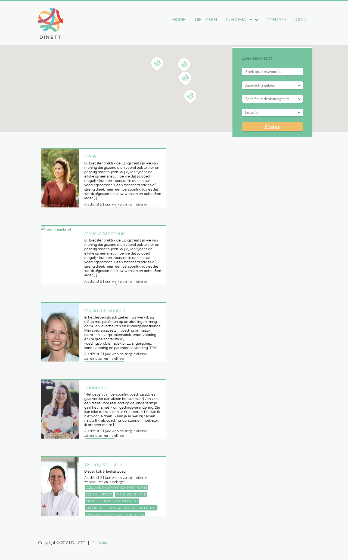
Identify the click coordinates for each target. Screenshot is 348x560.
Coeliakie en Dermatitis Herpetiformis (116, 487)
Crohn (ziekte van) (131, 494)
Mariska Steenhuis (105, 233)
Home (179, 19)
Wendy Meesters (104, 464)
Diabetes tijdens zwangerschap (112, 501)
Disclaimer (101, 542)
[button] (184, 65)
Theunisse (96, 387)
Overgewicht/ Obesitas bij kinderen (115, 514)
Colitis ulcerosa (99, 494)
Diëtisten (206, 19)
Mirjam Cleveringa (104, 310)
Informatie (239, 19)
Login (300, 19)
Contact (276, 19)
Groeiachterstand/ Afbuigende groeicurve (121, 508)
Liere (90, 156)
